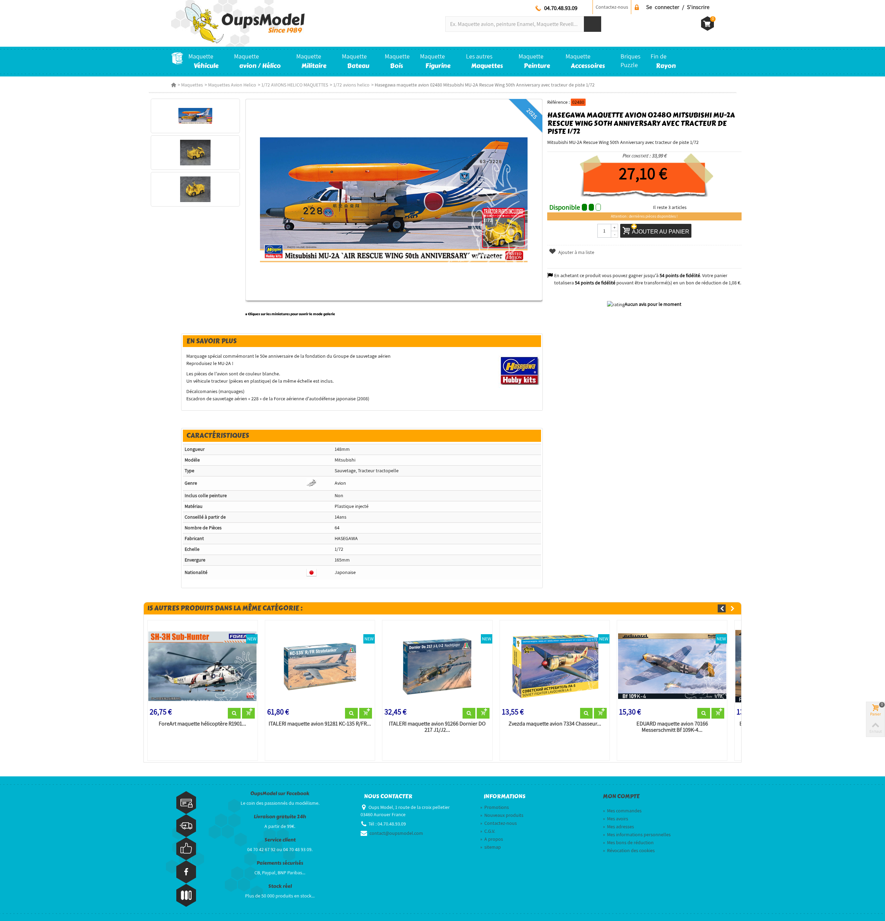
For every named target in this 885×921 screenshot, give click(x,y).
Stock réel (280, 886)
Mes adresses (618, 826)
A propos (491, 839)
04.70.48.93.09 (560, 8)
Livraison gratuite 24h (280, 816)
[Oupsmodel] (238, 23)
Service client (280, 840)
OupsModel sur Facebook (279, 793)
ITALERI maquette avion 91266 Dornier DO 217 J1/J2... (437, 727)
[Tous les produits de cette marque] (519, 370)
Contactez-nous (612, 7)
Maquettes (192, 85)
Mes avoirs (615, 818)
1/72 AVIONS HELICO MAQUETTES (294, 85)
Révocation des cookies (629, 850)
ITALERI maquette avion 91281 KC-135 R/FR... (320, 724)
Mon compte (621, 796)
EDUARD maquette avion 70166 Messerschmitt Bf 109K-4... (672, 727)
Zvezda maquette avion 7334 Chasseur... (555, 724)
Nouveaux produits (501, 815)
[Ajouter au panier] (248, 713)
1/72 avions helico (351, 85)
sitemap (490, 847)
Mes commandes (622, 811)
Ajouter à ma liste (575, 252)
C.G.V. (487, 831)
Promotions (494, 807)
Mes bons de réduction (628, 842)
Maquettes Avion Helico (232, 85)
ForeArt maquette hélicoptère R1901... (202, 724)
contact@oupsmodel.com (396, 833)
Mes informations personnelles (637, 834)
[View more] (234, 713)
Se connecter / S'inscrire (677, 7)
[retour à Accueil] (173, 85)
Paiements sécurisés (280, 863)
